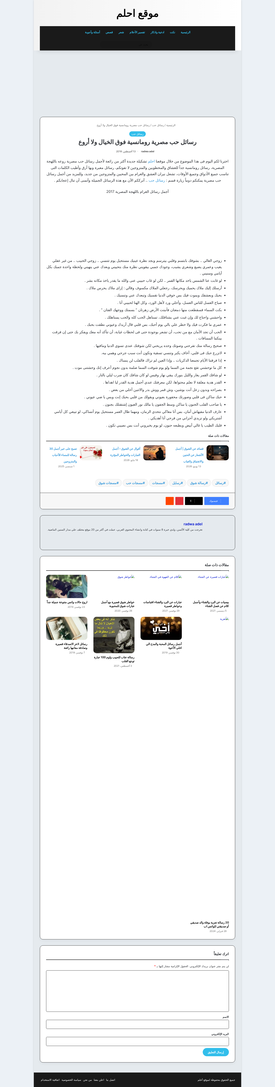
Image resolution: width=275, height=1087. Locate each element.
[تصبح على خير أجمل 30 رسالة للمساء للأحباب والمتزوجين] (91, 452)
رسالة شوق (198, 483)
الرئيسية (186, 32)
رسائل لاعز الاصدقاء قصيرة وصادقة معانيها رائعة (71, 645)
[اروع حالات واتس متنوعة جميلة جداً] (66, 586)
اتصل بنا (110, 1079)
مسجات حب (134, 483)
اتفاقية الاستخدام (50, 1079)
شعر (121, 32)
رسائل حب (158, 125)
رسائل (219, 483)
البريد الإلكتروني (220, 1034)
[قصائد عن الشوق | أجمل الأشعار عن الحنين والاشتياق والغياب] (218, 452)
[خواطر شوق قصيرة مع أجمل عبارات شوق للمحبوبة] (114, 586)
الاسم (226, 1016)
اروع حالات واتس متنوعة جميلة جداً (67, 602)
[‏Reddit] (170, 501)
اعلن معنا (99, 1079)
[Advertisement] (207, 83)
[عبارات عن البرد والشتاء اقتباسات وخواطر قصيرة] (161, 586)
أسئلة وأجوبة (92, 32)
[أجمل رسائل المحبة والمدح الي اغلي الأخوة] (161, 628)
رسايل (176, 483)
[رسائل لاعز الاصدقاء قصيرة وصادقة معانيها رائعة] (66, 628)
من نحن (87, 1079)
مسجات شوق (107, 483)
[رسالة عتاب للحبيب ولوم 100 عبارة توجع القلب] (114, 635)
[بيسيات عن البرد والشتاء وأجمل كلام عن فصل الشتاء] (208, 586)
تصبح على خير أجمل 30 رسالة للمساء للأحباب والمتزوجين (63, 455)
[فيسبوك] (200, 536)
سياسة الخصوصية (71, 1079)
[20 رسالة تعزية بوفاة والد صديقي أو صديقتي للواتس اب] (208, 767)
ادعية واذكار (157, 32)
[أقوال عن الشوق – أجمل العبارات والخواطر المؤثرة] (154, 452)
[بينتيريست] (179, 501)
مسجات (157, 483)
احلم (151, 161)
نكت (172, 32)
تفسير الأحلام (137, 32)
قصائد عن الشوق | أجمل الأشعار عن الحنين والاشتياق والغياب (189, 455)
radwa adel (147, 151)
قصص (109, 32)
